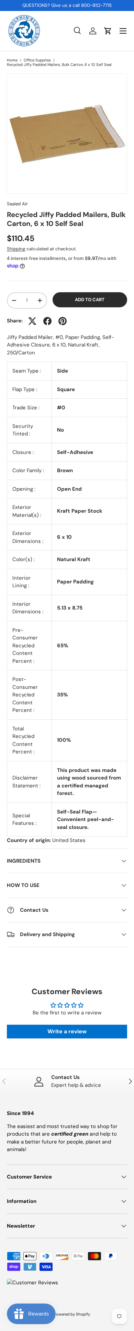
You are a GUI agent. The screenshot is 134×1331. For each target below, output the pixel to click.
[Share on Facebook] (47, 321)
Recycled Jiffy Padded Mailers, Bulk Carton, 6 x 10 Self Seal (59, 65)
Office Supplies (37, 60)
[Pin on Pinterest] (62, 321)
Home (12, 60)
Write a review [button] (67, 1031)
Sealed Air (17, 204)
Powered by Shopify (72, 1314)
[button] (107, 30)
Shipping (16, 249)
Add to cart (89, 300)
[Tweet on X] (32, 321)
